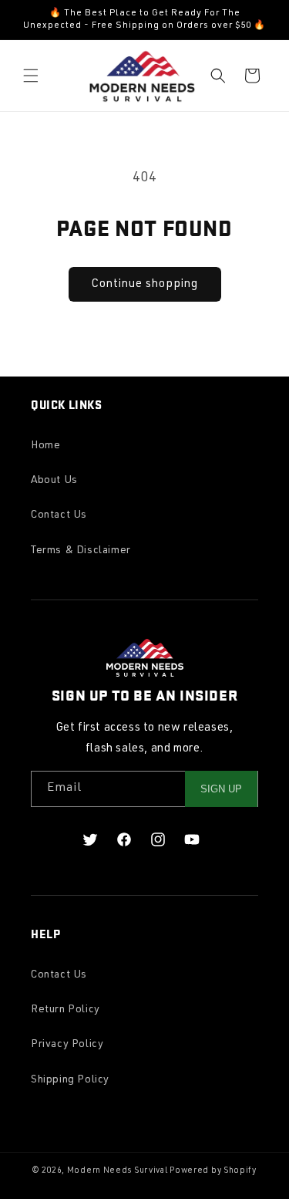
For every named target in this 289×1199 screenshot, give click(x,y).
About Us (54, 480)
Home (45, 446)
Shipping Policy (70, 1080)
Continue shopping (145, 284)
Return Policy (65, 1010)
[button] (31, 76)
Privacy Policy (67, 1044)
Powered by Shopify (213, 1171)
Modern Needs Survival (117, 1171)
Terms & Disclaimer (81, 550)
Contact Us (59, 515)
